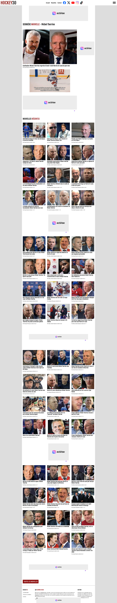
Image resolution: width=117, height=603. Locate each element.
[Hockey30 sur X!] (69, 2)
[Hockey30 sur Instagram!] (77, 2)
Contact (59, 3)
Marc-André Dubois (52, 164)
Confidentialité (26, 592)
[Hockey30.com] (8, 3)
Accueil (48, 3)
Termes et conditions (27, 594)
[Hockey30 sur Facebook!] (64, 2)
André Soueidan (52, 210)
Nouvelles (53, 3)
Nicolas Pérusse (52, 301)
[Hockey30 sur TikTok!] (81, 2)
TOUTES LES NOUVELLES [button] (31, 581)
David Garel (26, 67)
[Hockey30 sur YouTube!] (73, 2)
